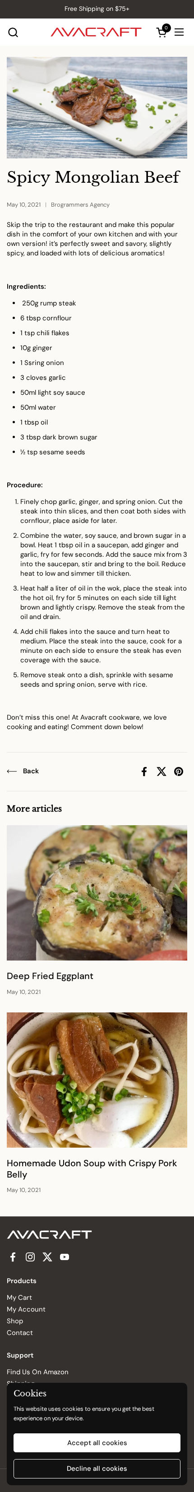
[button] (12, 32)
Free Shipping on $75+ (97, 8)
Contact (20, 1332)
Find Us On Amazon (38, 1372)
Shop (15, 1321)
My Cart (19, 1297)
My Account (26, 1309)
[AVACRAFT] (96, 32)
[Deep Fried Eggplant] (97, 893)
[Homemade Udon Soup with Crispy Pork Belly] (97, 1080)
